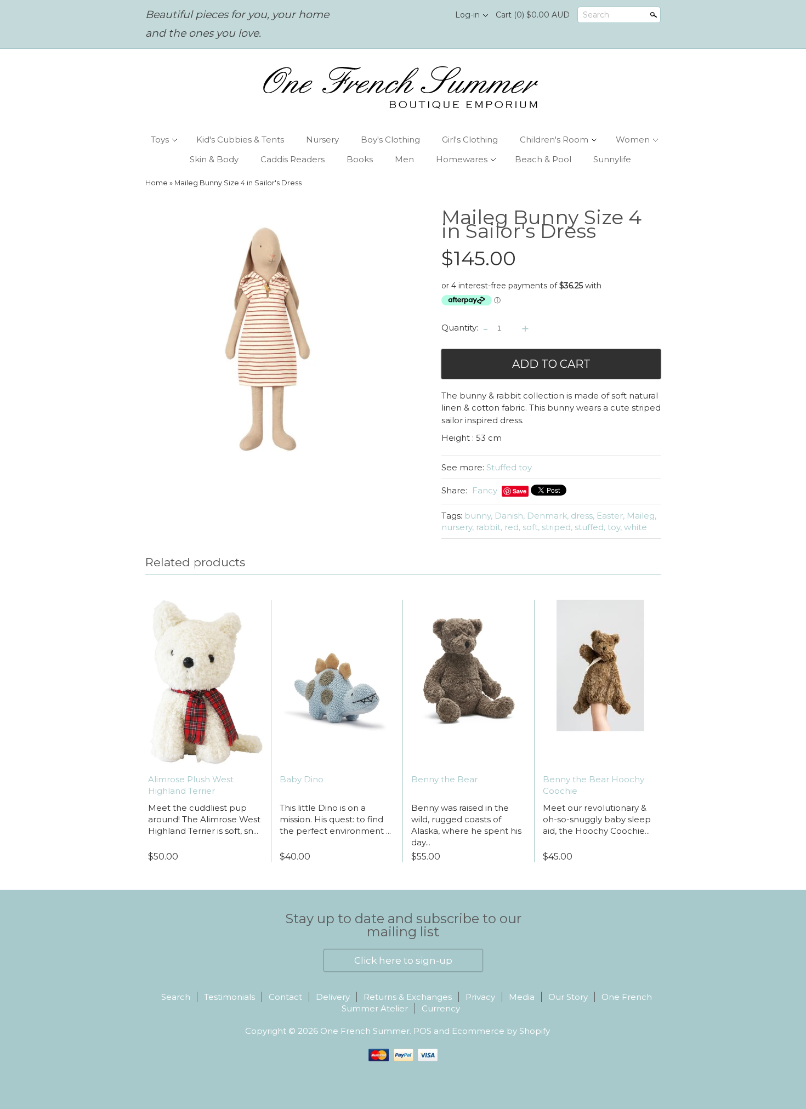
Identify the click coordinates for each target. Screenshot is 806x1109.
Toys (160, 139)
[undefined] (271, 342)
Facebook (414, 15)
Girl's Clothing (470, 139)
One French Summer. (366, 1031)
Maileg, (641, 515)
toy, (615, 527)
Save (519, 491)
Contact (285, 997)
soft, (531, 527)
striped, (557, 527)
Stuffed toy (509, 467)
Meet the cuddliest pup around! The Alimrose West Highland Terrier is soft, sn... (204, 819)
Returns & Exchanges (408, 997)
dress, (582, 515)
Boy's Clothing (390, 139)
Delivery (333, 997)
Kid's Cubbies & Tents (240, 139)
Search (596, 15)
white (635, 527)
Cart (533, 15)
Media (522, 997)
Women (633, 139)
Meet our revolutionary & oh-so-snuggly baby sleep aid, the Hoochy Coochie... (597, 819)
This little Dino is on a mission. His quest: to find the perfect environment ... (335, 819)
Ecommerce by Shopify (501, 1031)
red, (512, 527)
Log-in (467, 15)
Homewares (461, 159)
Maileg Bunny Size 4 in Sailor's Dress (238, 183)
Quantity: (459, 327)
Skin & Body (214, 159)
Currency (441, 1008)
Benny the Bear (444, 779)
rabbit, (489, 527)
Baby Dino (301, 779)
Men (404, 159)
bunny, (478, 515)
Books (360, 159)
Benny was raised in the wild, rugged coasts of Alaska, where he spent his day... (466, 825)
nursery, (457, 527)
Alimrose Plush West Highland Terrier (191, 785)
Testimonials (229, 997)
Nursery (322, 139)
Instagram (433, 15)
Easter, (611, 515)
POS (422, 1031)
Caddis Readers (292, 159)
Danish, (510, 515)
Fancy (484, 490)
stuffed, (590, 527)
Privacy (480, 997)
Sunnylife (612, 159)
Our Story (568, 997)
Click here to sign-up (403, 960)
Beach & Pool (543, 159)
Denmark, (548, 515)
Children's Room (554, 139)
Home (156, 183)
